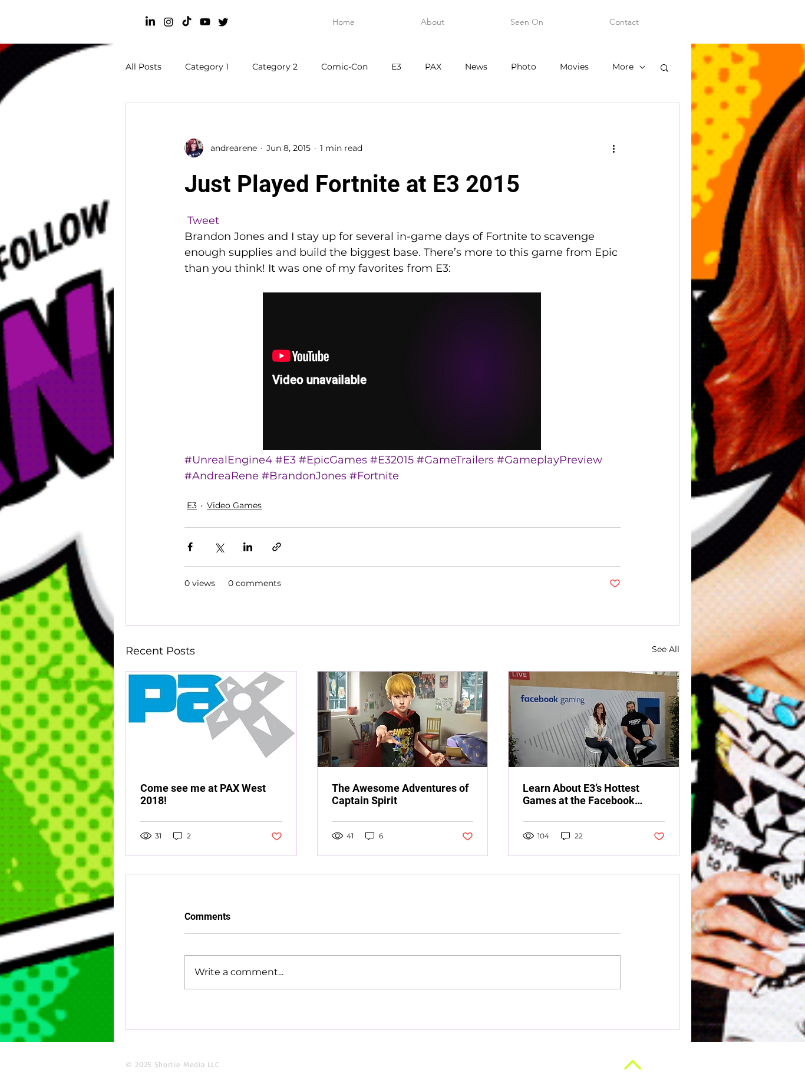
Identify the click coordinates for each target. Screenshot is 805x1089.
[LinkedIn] (150, 22)
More (623, 66)
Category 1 (207, 66)
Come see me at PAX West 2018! (203, 794)
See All (665, 649)
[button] (664, 67)
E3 (396, 66)
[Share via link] (276, 546)
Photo (523, 66)
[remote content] (402, 372)
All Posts (143, 66)
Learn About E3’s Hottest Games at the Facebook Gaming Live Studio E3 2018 (589, 794)
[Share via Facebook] (190, 546)
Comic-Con (344, 66)
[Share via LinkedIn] (247, 546)
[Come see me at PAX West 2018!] (211, 719)
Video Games (234, 505)
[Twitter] (223, 22)
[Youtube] (205, 22)
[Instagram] (168, 22)
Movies (574, 66)
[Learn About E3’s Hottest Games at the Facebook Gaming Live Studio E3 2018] (594, 719)
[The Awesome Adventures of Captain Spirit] (403, 719)
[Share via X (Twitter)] (219, 546)
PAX (433, 66)
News (476, 66)
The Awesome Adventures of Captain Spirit (400, 794)
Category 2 (275, 66)
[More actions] (613, 148)
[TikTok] (187, 22)
